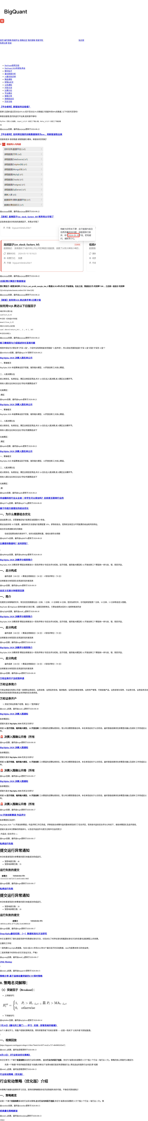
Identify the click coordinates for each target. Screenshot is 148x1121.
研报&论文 (9, 82)
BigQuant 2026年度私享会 (15, 68)
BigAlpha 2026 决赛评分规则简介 (16, 560)
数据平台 (15, 40)
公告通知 (8, 85)
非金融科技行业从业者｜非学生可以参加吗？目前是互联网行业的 (32, 498)
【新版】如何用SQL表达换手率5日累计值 (20, 300)
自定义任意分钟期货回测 (12, 590)
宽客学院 (39, 40)
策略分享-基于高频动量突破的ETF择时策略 (21, 976)
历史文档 (8, 102)
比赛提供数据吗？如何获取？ (14, 543)
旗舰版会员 (9, 99)
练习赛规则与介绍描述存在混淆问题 (17, 343)
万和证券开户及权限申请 (12, 678)
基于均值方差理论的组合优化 (14, 508)
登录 (10, 43)
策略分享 (8, 96)
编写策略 (8, 40)
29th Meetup (6, 962)
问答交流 (8, 88)
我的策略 (31, 40)
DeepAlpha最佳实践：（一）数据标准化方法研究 (23, 933)
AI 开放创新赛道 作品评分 (13, 815)
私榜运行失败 (6, 843)
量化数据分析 (10, 74)
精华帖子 (8, 71)
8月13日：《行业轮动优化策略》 (15, 1055)
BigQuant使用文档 (12, 65)
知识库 (81, 40)
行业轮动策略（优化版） (12, 1074)
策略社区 (23, 40)
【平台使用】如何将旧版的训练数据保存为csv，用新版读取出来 (31, 134)
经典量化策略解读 (9, 1111)
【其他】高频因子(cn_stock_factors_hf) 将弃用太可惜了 (27, 216)
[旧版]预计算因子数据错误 (13, 281)
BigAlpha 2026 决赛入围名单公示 (16, 358)
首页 (2, 40)
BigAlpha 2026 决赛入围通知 (14, 714)
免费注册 (3, 43)
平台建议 (8, 93)
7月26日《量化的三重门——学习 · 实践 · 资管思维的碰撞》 (29, 1025)
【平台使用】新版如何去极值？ (15, 107)
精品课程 (8, 79)
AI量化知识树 (10, 77)
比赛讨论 (8, 90)
